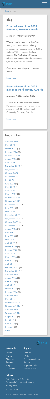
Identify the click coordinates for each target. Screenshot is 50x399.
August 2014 (11, 316)
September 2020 (13, 225)
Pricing (9, 355)
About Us (10, 359)
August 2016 (11, 278)
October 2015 (12, 295)
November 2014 (13, 306)
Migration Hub (30, 365)
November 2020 (13, 218)
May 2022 (10, 187)
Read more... (12, 78)
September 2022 (13, 176)
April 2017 (10, 264)
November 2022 (13, 169)
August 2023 (11, 159)
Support (27, 362)
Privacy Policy (12, 385)
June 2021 (10, 208)
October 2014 (12, 309)
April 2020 (10, 243)
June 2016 (10, 281)
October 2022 (12, 173)
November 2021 (13, 201)
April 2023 (10, 162)
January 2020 (11, 250)
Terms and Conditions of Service (20, 382)
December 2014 (13, 302)
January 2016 (11, 292)
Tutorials (27, 352)
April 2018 (10, 253)
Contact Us (11, 368)
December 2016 (13, 271)
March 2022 (11, 194)
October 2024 (12, 141)
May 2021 (10, 211)
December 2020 (13, 215)
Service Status (30, 368)
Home (6, 11)
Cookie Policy (12, 388)
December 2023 (13, 155)
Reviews (9, 362)
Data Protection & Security (17, 379)
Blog (8, 365)
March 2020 (11, 246)
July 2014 (10, 320)
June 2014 (10, 323)
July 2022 (10, 180)
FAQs (26, 355)
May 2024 (10, 145)
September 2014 (13, 313)
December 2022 (13, 166)
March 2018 (11, 257)
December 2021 (13, 197)
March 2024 (11, 148)
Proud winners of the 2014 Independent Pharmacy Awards (24, 88)
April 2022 (10, 190)
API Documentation (32, 359)
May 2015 (10, 299)
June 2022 (10, 183)
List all (7, 330)
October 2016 (12, 274)
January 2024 (11, 152)
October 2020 (12, 222)
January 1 (9, 327)
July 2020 (10, 232)
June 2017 (10, 260)
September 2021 (13, 204)
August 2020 (11, 229)
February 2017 (12, 267)
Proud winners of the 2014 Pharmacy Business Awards (22, 28)
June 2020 (10, 236)
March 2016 (11, 288)
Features (9, 352)
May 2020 (10, 239)
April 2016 (10, 285)
